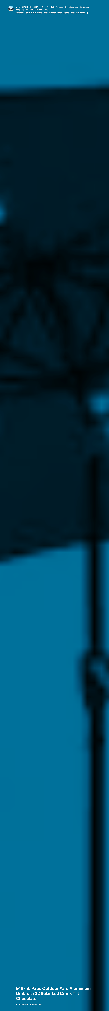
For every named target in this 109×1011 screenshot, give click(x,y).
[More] (87, 13)
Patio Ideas (36, 12)
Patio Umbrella (78, 12)
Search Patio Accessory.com (30, 7)
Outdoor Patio (23, 12)
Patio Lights (63, 12)
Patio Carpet (50, 12)
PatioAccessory (23, 1004)
